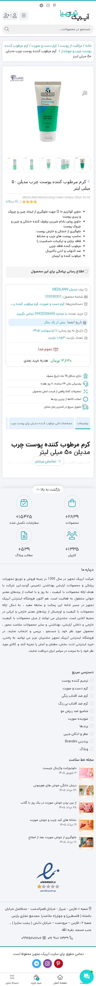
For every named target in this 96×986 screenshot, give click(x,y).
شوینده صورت (78, 718)
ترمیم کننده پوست (75, 680)
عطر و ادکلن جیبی (76, 733)
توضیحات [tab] (82, 423)
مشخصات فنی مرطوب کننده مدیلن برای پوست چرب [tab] (41, 423)
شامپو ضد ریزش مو (74, 710)
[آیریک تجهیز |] (75, 15)
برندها (84, 726)
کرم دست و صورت (44, 45)
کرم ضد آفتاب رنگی (75, 695)
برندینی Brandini (76, 741)
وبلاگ (84, 749)
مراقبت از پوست (71, 45)
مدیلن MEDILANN (64, 289)
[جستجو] (6, 29)
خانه (88, 45)
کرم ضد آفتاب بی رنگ (73, 703)
